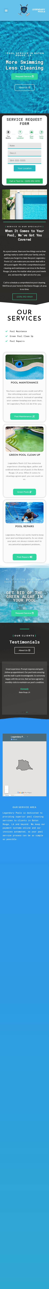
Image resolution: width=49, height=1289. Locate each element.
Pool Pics (31, 137)
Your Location (20, 137)
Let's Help (41, 137)
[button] (6, 10)
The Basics (8, 137)
